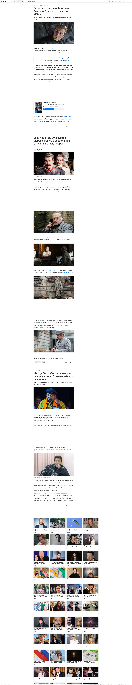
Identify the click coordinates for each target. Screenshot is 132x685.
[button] (54, 163)
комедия (60, 104)
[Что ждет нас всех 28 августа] (90, 625)
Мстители (43, 123)
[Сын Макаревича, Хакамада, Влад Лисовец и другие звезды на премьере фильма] (74, 558)
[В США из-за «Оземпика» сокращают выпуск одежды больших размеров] (41, 608)
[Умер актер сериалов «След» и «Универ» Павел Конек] (90, 558)
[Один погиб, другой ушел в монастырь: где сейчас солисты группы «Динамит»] (57, 608)
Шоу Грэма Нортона (55, 53)
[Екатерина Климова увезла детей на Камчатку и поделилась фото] (74, 575)
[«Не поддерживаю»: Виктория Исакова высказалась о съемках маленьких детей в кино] (57, 558)
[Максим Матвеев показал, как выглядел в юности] (41, 625)
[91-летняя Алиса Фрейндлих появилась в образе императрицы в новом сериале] (57, 641)
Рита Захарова (39, 149)
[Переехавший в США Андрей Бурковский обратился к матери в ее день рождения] (41, 525)
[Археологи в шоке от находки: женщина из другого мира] (90, 658)
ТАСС (43, 370)
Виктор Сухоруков (67, 186)
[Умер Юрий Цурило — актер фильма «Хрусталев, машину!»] (57, 625)
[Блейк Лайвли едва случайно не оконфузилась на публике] (90, 641)
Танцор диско (57, 415)
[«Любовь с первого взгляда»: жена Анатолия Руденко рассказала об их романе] (90, 542)
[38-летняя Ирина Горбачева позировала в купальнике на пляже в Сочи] (41, 674)
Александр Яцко (55, 187)
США (46, 104)
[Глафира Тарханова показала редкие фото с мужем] (90, 575)
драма (51, 104)
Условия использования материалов (119, 684)
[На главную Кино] (4, 1)
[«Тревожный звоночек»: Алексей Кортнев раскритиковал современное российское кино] (90, 525)
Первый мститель (68, 116)
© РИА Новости (45, 5)
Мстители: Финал (66, 58)
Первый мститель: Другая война (41, 119)
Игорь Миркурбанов (57, 186)
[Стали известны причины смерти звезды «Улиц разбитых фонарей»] (74, 658)
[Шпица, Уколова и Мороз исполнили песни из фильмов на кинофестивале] (74, 592)
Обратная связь (127, 684)
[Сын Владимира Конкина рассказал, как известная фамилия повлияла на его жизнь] (41, 558)
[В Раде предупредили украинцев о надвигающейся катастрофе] (74, 525)
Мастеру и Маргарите (66, 272)
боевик (64, 104)
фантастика (55, 104)
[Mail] (1, 1)
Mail (1, 684)
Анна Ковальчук (52, 191)
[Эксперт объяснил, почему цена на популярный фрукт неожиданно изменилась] (57, 575)
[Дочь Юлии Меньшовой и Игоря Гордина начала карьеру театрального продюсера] (74, 674)
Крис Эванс (52, 48)
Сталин (58, 179)
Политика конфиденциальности (108, 684)
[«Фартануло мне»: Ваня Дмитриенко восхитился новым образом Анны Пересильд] (41, 592)
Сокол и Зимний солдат (50, 102)
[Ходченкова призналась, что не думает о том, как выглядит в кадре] (90, 674)
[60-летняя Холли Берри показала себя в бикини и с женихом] (57, 658)
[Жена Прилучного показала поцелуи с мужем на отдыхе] (57, 674)
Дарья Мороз (53, 189)
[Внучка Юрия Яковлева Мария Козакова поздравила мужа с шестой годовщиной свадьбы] (57, 592)
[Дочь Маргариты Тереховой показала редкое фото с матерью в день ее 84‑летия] (41, 542)
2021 (44, 104)
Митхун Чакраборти (61, 413)
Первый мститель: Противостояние (64, 119)
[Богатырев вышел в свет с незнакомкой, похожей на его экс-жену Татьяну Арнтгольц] (74, 542)
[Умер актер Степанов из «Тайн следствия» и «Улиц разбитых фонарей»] (41, 641)
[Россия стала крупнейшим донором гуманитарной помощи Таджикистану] (41, 658)
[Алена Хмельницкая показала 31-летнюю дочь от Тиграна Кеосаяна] (57, 542)
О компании (5, 684)
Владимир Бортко (51, 270)
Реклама (8, 684)
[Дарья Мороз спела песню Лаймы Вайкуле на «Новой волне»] (74, 641)
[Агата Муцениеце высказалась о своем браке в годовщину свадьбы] (90, 592)
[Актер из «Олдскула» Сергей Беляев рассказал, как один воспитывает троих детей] (41, 575)
